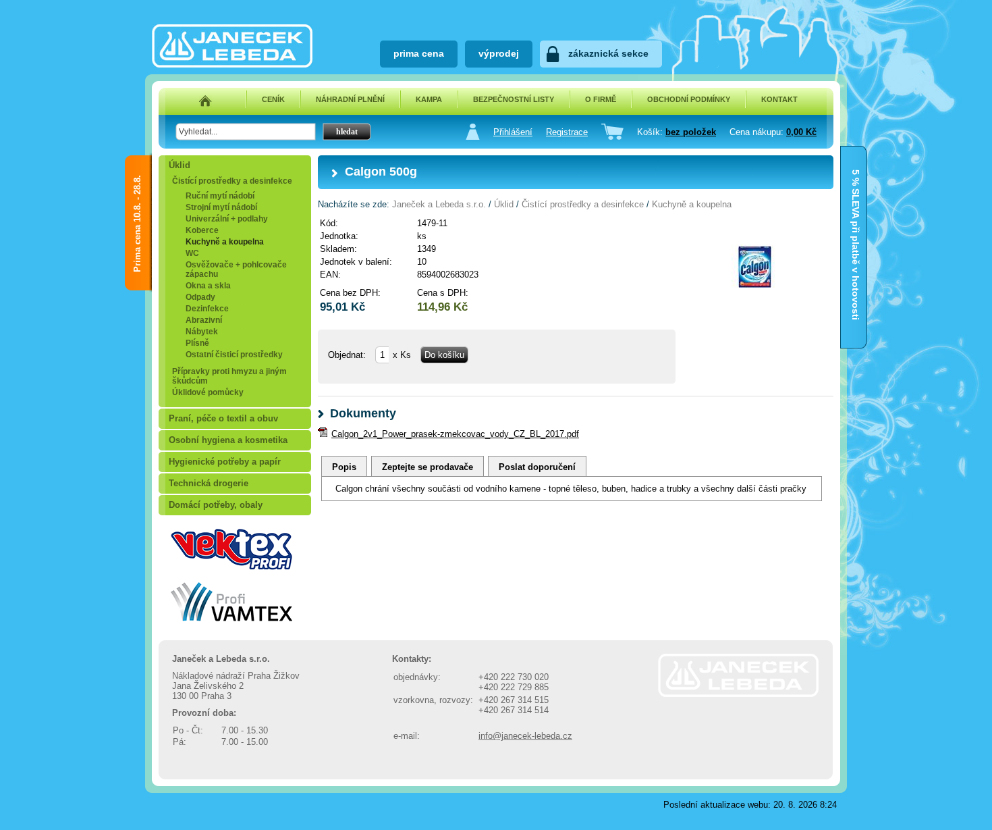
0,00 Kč (801, 132)
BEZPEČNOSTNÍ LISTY (513, 99)
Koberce (202, 230)
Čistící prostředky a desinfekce (232, 181)
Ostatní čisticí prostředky (234, 354)
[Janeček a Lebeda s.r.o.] (232, 64)
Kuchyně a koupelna (225, 242)
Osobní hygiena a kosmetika (228, 440)
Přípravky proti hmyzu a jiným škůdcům (229, 376)
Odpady (200, 297)
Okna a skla (208, 285)
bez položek (690, 132)
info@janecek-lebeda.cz (525, 736)
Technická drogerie (208, 483)
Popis (344, 467)
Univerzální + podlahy (227, 219)
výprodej (498, 53)
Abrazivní (204, 320)
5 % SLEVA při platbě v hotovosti (855, 183)
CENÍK (273, 99)
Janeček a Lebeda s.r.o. (439, 204)
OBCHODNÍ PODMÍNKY (688, 99)
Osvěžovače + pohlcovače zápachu (236, 269)
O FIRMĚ (600, 99)
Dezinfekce (207, 308)
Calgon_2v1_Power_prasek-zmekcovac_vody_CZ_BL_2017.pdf (455, 434)
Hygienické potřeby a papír (225, 462)
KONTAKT (779, 99)
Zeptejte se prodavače (427, 467)
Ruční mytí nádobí (220, 196)
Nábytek (202, 331)
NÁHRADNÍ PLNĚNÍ (350, 99)
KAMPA (429, 99)
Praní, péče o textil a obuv (223, 418)
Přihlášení (512, 132)
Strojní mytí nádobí (221, 207)
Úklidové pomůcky (208, 392)
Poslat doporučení (537, 467)
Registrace (567, 132)
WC (192, 253)
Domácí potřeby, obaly (216, 505)
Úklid (179, 165)
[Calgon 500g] (754, 308)
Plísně (197, 343)
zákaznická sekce (608, 53)
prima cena (418, 53)
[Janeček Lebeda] (738, 694)
